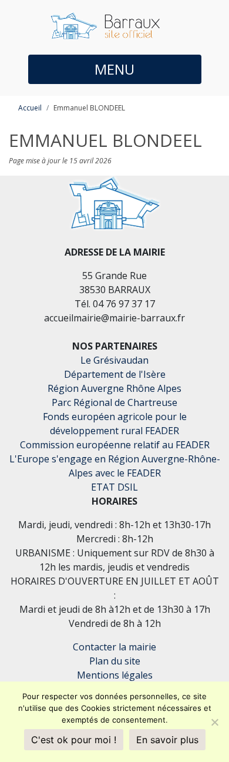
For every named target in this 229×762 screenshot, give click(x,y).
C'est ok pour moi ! (73, 740)
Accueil (30, 108)
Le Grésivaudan (114, 360)
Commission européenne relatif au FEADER (115, 444)
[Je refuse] (214, 722)
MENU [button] (114, 69)
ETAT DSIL (114, 487)
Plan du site (114, 660)
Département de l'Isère (115, 374)
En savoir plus (167, 740)
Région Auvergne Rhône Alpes (114, 388)
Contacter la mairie (114, 646)
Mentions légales (115, 675)
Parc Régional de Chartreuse (114, 402)
